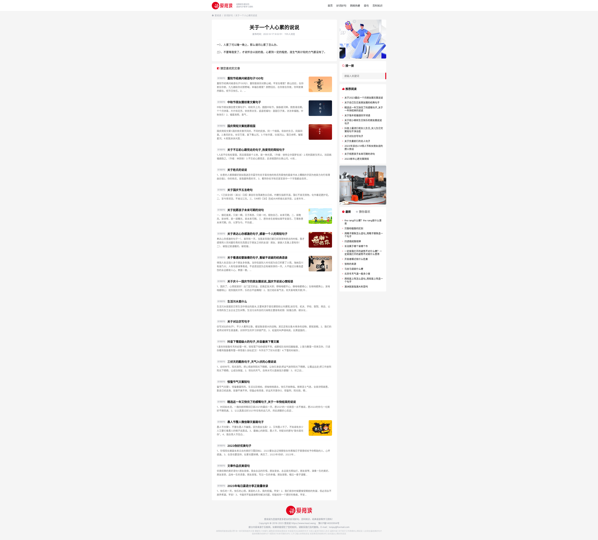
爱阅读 (218, 15)
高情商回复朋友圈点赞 (225, 531)
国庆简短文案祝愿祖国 (241, 126)
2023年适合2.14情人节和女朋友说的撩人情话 (363, 147)
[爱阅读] (222, 5)
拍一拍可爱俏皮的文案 (244, 531)
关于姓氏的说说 (237, 169)
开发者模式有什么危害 (356, 259)
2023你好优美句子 (239, 445)
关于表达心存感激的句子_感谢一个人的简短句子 (257, 233)
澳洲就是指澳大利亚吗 (356, 286)
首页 (330, 5)
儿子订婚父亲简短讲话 (300, 534)
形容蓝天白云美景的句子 (298, 531)
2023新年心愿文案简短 (356, 158)
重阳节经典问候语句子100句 (245, 78)
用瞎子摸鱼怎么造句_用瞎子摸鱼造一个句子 (363, 235)
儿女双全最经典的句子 (372, 531)
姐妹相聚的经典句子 (260, 534)
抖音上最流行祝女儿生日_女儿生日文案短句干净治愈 (363, 130)
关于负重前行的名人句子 (357, 141)
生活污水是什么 (237, 301)
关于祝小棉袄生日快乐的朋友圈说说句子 (363, 122)
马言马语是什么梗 (353, 268)
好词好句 (341, 5)
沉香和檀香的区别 (353, 228)
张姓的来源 (350, 263)
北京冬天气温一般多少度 (357, 273)
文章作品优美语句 (238, 465)
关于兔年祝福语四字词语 (357, 115)
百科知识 (377, 5)
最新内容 (334, 531)
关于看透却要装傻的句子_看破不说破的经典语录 (257, 257)
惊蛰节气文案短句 (238, 381)
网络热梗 (355, 5)
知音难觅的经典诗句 (318, 534)
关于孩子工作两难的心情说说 (350, 531)
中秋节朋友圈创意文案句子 (244, 102)
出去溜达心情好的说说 (336, 534)
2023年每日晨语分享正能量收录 (247, 486)
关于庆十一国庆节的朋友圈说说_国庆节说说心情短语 (260, 281)
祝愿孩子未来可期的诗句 (279, 534)
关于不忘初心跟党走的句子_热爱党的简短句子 (256, 149)
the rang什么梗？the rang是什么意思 (363, 222)
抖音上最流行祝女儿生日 (319, 531)
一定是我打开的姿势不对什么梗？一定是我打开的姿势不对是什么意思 (363, 253)
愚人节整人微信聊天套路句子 (245, 422)
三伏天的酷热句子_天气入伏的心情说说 (251, 361)
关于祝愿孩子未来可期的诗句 (245, 210)
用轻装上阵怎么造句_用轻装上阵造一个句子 (363, 280)
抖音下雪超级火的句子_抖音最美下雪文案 (253, 341)
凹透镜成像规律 (352, 241)
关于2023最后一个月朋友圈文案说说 (363, 97)
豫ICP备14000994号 (328, 523)
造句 (366, 5)
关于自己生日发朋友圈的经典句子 (362, 102)
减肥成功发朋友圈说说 (277, 531)
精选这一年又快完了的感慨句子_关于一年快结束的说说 (261, 402)
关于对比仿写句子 (238, 321)
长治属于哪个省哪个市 (356, 246)
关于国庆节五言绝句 (240, 190)
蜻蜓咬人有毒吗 (261, 531)
